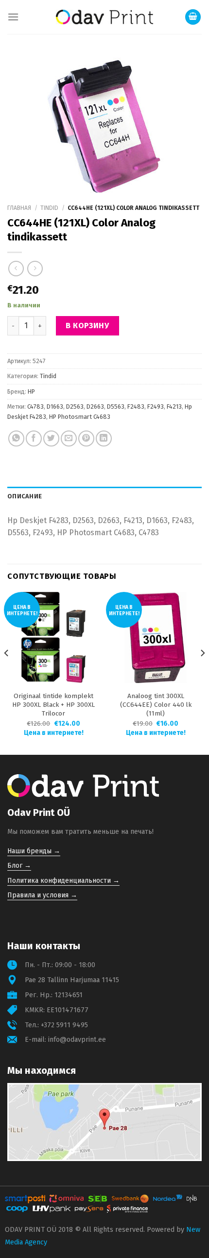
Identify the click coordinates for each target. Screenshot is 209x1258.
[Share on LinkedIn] (104, 438)
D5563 (115, 406)
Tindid (49, 208)
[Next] (202, 672)
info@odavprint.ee (77, 1039)
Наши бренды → (33, 851)
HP (31, 391)
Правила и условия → (42, 895)
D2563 (75, 406)
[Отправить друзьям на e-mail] (69, 438)
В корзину (87, 325)
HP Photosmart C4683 (79, 416)
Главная (19, 208)
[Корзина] (193, 17)
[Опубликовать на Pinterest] (86, 438)
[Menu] (13, 17)
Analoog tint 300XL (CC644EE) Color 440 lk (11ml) (156, 704)
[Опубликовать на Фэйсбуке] (34, 438)
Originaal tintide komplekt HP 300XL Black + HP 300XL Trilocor (53, 704)
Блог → (19, 865)
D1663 (55, 406)
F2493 (155, 406)
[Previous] (7, 672)
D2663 (95, 406)
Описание (24, 496)
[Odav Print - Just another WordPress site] (104, 17)
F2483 (135, 406)
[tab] (104, 496)
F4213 (174, 406)
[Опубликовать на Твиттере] (51, 438)
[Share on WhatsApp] (16, 438)
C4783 (35, 406)
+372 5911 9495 (64, 1025)
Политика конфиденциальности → (63, 880)
